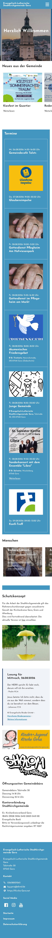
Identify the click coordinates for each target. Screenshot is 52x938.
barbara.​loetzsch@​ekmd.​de (19, 562)
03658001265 (13, 883)
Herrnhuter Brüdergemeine (19, 716)
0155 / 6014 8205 (15, 569)
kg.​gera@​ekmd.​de (16, 887)
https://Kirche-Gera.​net (18, 891)
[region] (26, 97)
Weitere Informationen (17, 719)
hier (24, 620)
